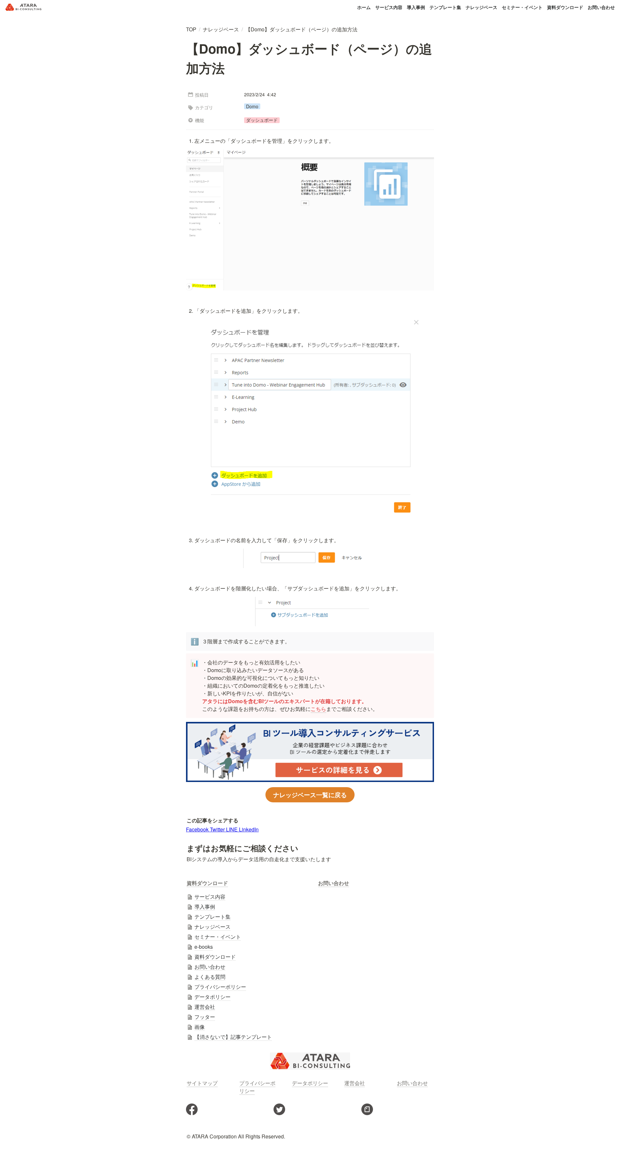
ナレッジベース (481, 7)
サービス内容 (388, 7)
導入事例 (416, 7)
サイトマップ (202, 1083)
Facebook (198, 829)
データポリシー (310, 1083)
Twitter (218, 829)
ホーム (364, 7)
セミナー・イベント (522, 7)
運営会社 (354, 1083)
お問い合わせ (601, 7)
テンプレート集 (445, 7)
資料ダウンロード (565, 7)
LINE (232, 829)
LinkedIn (249, 829)
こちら (318, 709)
